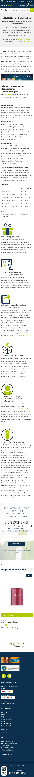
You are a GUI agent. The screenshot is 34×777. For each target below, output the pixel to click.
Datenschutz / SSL (6, 725)
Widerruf (4, 730)
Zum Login (25, 41)
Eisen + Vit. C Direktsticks (9, 621)
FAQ (2, 717)
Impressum (4, 732)
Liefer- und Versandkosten (9, 686)
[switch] (4, 774)
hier (23, 409)
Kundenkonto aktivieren (24, 39)
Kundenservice (24, 335)
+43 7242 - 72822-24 (10, 748)
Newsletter (26, 369)
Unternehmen (7, 709)
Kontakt (4, 738)
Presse (3, 715)
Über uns (4, 712)
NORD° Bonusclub (6, 719)
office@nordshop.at (7, 750)
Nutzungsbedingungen (23, 550)
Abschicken (16, 544)
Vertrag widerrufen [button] (7, 754)
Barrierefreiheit (6, 723)
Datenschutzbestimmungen (9, 550)
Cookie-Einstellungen (7, 703)
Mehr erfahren (8, 615)
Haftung (3, 721)
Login (23, 5)
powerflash (19, 770)
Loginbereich (7, 95)
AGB (2, 728)
